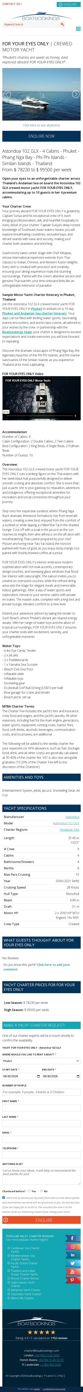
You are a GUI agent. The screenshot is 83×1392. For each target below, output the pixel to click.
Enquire (70, 4)
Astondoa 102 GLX (66, 823)
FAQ (60, 1375)
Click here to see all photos (41, 125)
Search (62, 24)
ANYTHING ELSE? (12, 1164)
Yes (33, 1191)
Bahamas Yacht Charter (25, 1290)
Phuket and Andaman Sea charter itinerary (34, 313)
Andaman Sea (69, 829)
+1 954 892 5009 (50, 1364)
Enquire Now (42, 136)
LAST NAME (10, 1117)
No (45, 1191)
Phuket (36, 309)
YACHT (6, 1047)
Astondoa (72, 817)
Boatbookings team (17, 332)
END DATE (49, 1069)
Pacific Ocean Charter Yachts (24, 1265)
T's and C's (50, 1375)
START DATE (10, 1069)
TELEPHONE (10, 1148)
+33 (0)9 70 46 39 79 (50, 1360)
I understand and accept (54, 1389)
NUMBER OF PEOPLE (14, 1085)
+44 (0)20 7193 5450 (46, 1355)
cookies (37, 1389)
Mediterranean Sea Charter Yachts (23, 1257)
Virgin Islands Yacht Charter (23, 1284)
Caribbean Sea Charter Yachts (25, 1249)
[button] (7, 94)
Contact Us (11, 4)
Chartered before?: (14, 1191)
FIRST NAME (10, 1101)
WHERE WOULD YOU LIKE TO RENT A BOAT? (29, 1054)
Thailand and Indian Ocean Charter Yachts (24, 1272)
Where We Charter (22, 1298)
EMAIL (7, 1132)
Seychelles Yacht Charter (26, 1294)
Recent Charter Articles (25, 1278)
